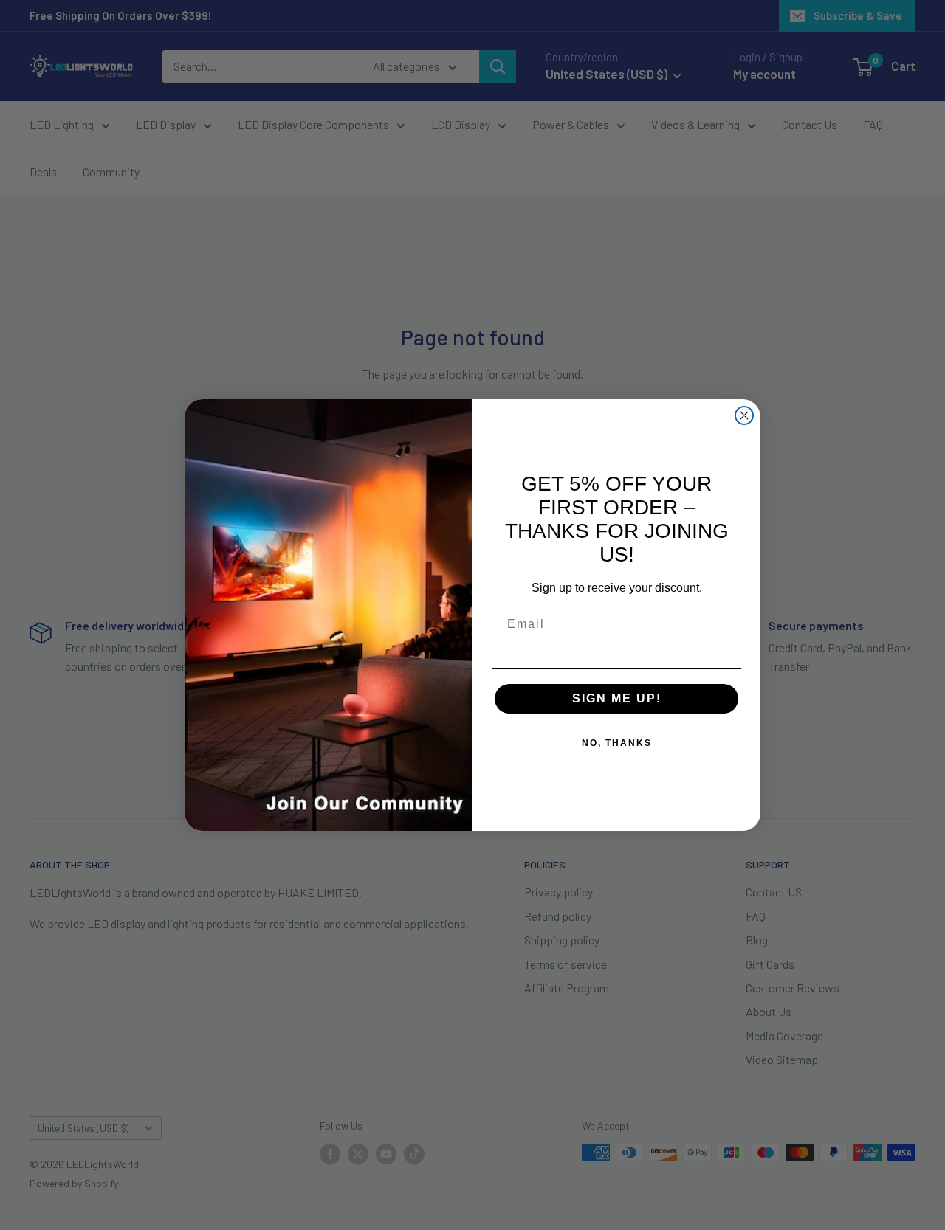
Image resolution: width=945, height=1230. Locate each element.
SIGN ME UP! (617, 698)
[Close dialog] (744, 415)
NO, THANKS (617, 743)
